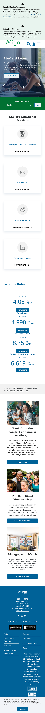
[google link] (15, 627)
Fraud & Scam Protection (9, 640)
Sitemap (25, 634)
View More (22, 310)
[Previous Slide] (4, 86)
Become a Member (22, 520)
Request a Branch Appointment (10, 652)
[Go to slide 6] (23, 87)
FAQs (6, 634)
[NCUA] (32, 689)
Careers (25, 648)
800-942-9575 (22, 599)
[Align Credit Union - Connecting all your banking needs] (23, 592)
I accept (22, 709)
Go (38, 105)
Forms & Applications (30, 643)
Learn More (22, 462)
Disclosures (8, 646)
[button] (19, 105)
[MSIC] (32, 694)
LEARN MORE (11, 76)
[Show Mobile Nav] (38, 44)
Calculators (26, 639)
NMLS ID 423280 (22, 611)
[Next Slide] (39, 86)
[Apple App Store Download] (29, 627)
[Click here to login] (33, 44)
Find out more (22, 576)
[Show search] (28, 44)
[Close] (40, 4)
